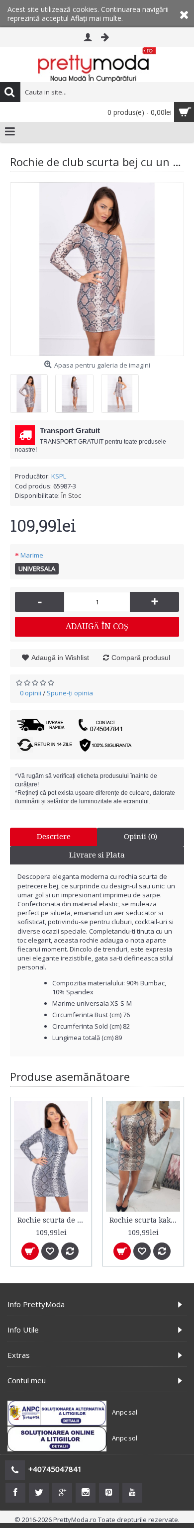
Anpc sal (124, 1412)
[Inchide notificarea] (184, 13)
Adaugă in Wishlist (60, 658)
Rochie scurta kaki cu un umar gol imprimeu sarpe (144, 1220)
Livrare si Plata (97, 855)
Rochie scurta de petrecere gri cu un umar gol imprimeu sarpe (52, 1220)
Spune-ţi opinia (70, 692)
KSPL (58, 476)
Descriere (54, 836)
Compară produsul (140, 658)
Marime (31, 555)
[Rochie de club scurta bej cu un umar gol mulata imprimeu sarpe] (97, 269)
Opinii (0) (140, 836)
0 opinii (30, 692)
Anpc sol (124, 1438)
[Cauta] (10, 92)
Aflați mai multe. (97, 18)
